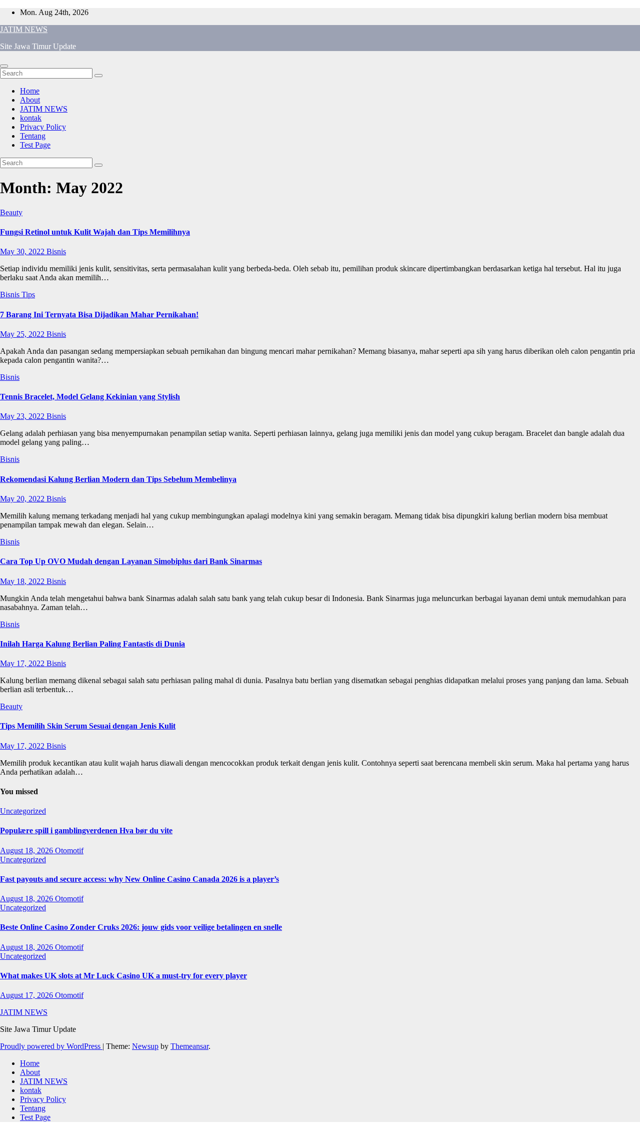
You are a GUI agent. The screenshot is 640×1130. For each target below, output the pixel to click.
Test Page (35, 145)
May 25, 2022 (23, 334)
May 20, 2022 (23, 498)
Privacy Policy (43, 127)
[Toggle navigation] (4, 66)
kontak (31, 118)
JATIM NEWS (24, 29)
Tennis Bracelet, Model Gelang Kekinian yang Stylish (90, 396)
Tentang (33, 136)
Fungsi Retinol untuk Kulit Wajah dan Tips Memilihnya (95, 232)
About (30, 100)
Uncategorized (23, 811)
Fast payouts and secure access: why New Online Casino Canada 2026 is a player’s (139, 879)
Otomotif (69, 850)
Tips (28, 294)
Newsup (145, 1046)
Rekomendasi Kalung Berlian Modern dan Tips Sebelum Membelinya (118, 479)
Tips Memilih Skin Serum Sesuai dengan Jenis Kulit (88, 726)
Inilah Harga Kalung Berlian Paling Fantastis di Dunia (92, 644)
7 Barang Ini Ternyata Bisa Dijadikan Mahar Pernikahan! (99, 314)
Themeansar (189, 1046)
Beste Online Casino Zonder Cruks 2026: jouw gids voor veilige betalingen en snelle (141, 927)
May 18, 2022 (23, 581)
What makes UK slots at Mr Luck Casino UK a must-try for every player (123, 975)
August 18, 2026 (27, 850)
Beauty (11, 212)
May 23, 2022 (23, 416)
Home (30, 91)
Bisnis (56, 251)
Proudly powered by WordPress (51, 1046)
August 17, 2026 (27, 995)
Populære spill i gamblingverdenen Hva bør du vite (86, 830)
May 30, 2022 (23, 251)
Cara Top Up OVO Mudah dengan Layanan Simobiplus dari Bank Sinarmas (131, 561)
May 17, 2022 (23, 663)
